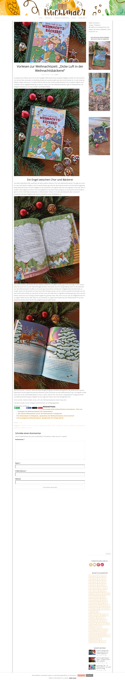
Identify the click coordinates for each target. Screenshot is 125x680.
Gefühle (104, 600)
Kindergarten (103, 603)
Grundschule (93, 603)
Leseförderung (94, 609)
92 (105, 663)
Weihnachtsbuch (72, 425)
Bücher (48, 18)
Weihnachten (65, 425)
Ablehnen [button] (89, 675)
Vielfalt (107, 624)
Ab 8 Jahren (93, 585)
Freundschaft (101, 597)
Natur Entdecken (94, 615)
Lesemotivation (105, 609)
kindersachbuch (94, 606)
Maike (56, 74)
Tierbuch (100, 624)
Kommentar (20, 439)
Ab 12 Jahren (93, 591)
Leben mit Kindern (61, 18)
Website (18, 479)
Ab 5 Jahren (23, 425)
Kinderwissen (105, 606)
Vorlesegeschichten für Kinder (45, 425)
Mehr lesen (72, 678)
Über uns (82, 18)
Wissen (103, 642)
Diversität (106, 594)
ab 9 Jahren (102, 585)
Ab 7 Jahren (35, 425)
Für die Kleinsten (94, 600)
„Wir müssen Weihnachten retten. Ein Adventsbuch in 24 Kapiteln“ (39, 414)
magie (91, 612)
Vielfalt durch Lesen (95, 627)
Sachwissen (101, 618)
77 (103, 670)
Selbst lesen (102, 621)
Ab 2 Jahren (93, 576)
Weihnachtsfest (17, 427)
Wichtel (30, 427)
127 (104, 655)
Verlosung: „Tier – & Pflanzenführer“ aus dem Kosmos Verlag (103, 667)
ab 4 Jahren (93, 579)
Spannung (92, 624)
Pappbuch (104, 615)
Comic (100, 594)
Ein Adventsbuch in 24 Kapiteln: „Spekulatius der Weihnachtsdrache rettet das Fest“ (45, 416)
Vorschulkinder (59, 425)
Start (41, 18)
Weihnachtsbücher (81, 425)
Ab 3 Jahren (102, 576)
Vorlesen (53, 425)
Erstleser (92, 597)
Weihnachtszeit (24, 427)
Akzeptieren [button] (81, 675)
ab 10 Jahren (93, 588)
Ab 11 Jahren (103, 588)
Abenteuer (102, 591)
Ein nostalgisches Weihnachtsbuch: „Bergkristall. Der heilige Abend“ (40, 418)
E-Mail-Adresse (21, 471)
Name (18, 463)
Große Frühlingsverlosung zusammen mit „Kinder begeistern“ (102, 652)
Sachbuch (92, 618)
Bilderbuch (93, 594)
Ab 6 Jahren (29, 425)
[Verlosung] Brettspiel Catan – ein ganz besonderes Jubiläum (103, 659)
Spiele (74, 18)
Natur (96, 612)
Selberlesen (93, 621)
